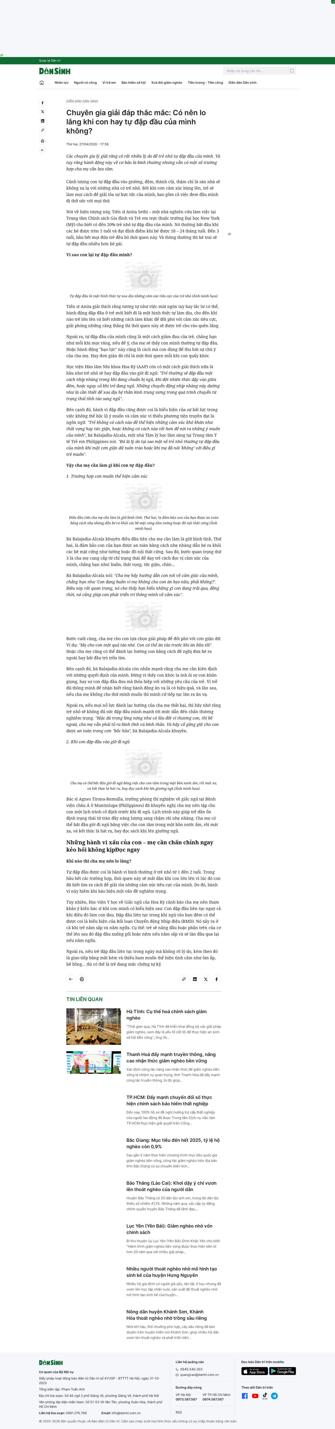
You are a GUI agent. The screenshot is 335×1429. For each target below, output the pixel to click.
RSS (179, 1412)
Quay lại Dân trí (49, 60)
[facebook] (42, 102)
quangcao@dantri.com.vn (199, 1375)
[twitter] (42, 111)
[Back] (42, 150)
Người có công (85, 82)
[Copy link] (42, 130)
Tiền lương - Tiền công (205, 82)
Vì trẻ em (109, 82)
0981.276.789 (76, 1413)
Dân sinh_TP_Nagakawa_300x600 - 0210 (262, 104)
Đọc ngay (127, 849)
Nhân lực (62, 82)
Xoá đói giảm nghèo (166, 82)
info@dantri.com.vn (126, 1413)
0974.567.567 (213, 1399)
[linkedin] (42, 121)
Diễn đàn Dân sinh (243, 82)
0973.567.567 (186, 1399)
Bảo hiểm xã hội (133, 82)
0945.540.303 (191, 1369)
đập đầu (111, 181)
